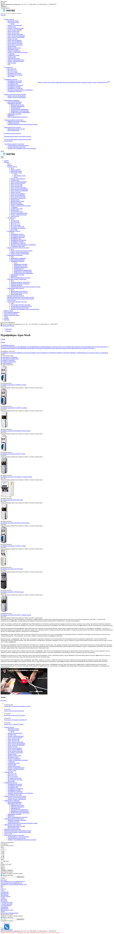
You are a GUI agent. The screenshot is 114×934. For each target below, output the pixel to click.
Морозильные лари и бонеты (19, 291)
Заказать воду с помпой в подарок (13, 724)
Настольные (4, 901)
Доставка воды (15, 220)
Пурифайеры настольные (8, 352)
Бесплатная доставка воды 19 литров (14, 715)
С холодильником (6, 905)
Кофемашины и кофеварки (18, 258)
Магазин (9, 165)
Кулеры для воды (15, 169)
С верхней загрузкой (6, 902)
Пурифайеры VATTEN (61, 352)
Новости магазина (7, 875)
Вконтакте (9, 329)
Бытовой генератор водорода (13, 348)
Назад (9, 163)
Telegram (8, 331)
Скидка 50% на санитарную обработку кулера (17, 706)
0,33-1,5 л (3, 889)
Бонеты (3, 911)
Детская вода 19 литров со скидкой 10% (15, 719)
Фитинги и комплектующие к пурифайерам (95, 352)
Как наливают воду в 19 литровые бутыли (13, 881)
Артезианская (5, 892)
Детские (3, 898)
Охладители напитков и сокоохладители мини (61, 348)
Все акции (4, 700)
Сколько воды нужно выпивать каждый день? (14, 884)
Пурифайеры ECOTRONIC (47, 352)
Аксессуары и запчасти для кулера (20, 304)
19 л (2, 887)
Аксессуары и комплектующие (9, 913)
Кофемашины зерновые (20, 264)
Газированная (5, 893)
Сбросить (10, 870)
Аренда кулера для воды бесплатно (14, 710)
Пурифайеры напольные (22, 352)
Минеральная (4, 895)
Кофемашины (4, 908)
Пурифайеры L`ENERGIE (75, 352)
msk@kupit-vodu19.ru (8, 325)
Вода (2, 886)
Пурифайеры (4, 907)
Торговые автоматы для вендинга (20, 282)
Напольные (4, 899)
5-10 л (2, 890)
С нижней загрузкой (6, 904)
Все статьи (4, 880)
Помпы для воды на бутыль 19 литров (21, 250)
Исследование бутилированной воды (11, 883)
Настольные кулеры (19, 175)
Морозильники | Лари (7, 910)
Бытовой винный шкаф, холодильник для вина (34, 348)
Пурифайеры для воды (17, 234)
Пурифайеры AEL (34, 352)
